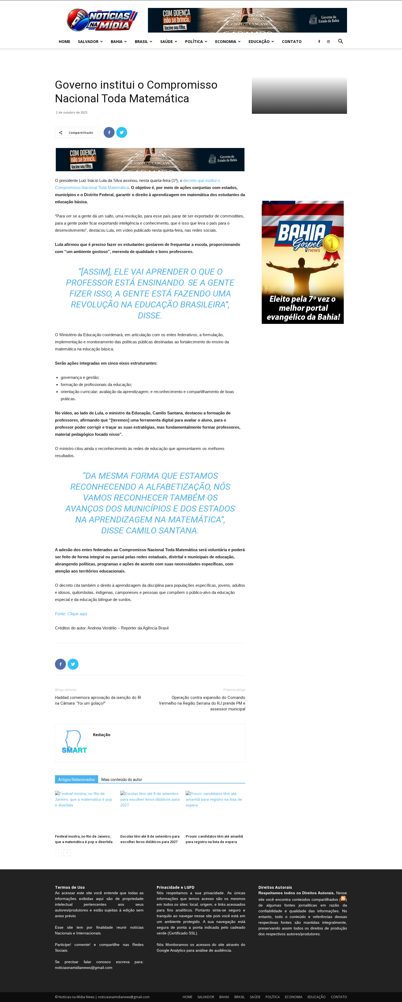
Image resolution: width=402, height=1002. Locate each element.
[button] (340, 42)
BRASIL (141, 41)
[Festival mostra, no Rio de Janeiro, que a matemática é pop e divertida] (85, 811)
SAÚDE (166, 41)
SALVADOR (88, 41)
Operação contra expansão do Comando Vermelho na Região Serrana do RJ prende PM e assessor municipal (202, 703)
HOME (64, 41)
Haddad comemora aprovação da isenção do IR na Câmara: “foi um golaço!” (98, 700)
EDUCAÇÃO (259, 41)
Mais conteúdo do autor (121, 779)
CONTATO (292, 41)
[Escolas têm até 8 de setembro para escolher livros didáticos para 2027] (150, 811)
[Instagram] (328, 41)
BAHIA (117, 41)
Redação (101, 734)
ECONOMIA (225, 41)
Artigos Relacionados (76, 779)
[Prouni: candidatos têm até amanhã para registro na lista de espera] (215, 811)
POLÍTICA (194, 41)
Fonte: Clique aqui (71, 613)
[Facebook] (319, 41)
